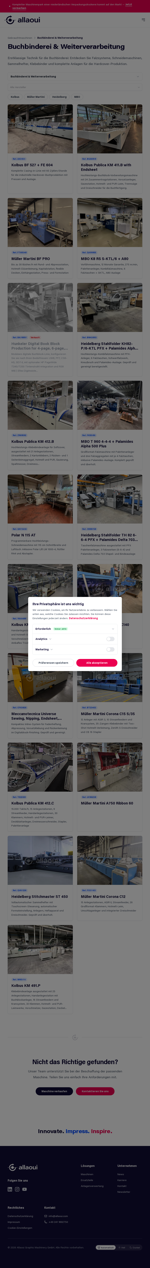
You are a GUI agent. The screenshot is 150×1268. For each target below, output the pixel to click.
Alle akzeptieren (97, 662)
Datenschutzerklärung (83, 618)
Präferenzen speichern (53, 662)
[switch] (110, 639)
